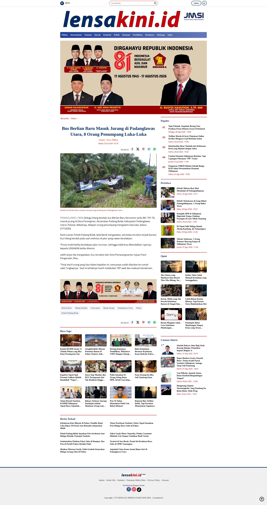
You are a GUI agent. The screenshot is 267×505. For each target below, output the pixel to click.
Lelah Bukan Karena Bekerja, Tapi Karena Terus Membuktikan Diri (196, 301)
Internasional (76, 35)
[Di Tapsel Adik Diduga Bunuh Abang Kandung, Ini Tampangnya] (168, 230)
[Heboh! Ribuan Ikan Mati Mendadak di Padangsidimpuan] (168, 192)
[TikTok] (139, 489)
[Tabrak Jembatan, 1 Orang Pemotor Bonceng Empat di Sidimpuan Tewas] (168, 243)
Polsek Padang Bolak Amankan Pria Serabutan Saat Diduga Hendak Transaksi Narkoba (82, 435)
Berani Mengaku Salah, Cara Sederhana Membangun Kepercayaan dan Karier (171, 325)
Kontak (165, 480)
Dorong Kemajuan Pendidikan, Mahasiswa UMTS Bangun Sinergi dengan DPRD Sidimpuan (120, 351)
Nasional (88, 35)
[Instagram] (134, 489)
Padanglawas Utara (125, 308)
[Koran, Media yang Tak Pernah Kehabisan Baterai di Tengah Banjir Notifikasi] (171, 290)
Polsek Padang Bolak (70, 313)
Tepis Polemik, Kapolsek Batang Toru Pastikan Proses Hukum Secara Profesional (186, 127)
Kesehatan (149, 35)
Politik (117, 35)
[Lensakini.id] (133, 19)
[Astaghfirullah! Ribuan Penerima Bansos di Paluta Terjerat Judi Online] (96, 340)
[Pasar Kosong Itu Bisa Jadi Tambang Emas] (145, 366)
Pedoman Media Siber (136, 480)
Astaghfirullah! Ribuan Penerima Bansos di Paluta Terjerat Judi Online (95, 351)
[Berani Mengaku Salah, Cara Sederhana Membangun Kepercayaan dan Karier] (171, 314)
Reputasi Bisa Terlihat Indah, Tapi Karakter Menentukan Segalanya (145, 403)
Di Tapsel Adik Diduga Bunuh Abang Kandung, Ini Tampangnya (191, 227)
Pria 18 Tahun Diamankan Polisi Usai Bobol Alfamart (119, 403)
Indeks (196, 3)
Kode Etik (111, 480)
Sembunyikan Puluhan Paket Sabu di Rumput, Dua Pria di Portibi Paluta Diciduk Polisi (82, 442)
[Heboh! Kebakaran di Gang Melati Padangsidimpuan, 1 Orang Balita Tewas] (168, 205)
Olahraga (161, 35)
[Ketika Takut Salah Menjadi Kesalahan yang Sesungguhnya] (196, 267)
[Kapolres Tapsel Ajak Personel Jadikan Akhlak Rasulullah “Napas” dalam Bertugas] (71, 366)
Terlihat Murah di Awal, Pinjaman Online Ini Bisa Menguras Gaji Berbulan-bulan (186, 137)
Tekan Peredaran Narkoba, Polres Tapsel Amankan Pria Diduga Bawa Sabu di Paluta (131, 424)
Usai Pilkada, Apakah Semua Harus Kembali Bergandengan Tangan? (189, 375)
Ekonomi (126, 35)
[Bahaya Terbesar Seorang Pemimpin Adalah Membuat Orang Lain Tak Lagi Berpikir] (96, 392)
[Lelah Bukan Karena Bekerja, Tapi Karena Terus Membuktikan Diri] (196, 290)
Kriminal (107, 35)
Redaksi (121, 480)
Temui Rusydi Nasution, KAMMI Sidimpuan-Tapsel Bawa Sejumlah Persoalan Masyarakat (70, 403)
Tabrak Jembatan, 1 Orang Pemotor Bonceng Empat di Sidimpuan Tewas (188, 241)
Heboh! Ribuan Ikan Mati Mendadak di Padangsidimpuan (190, 189)
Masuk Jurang (108, 308)
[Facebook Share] (132, 149)
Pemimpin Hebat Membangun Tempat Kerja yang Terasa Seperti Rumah (194, 325)
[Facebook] (129, 489)
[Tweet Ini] (138, 149)
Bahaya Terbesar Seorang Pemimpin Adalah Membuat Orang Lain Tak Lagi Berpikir (96, 403)
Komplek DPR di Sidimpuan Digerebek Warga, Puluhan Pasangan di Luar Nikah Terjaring (191, 216)
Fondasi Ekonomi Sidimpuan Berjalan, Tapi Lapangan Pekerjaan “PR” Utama (187, 157)
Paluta (138, 308)
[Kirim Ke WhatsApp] (154, 149)
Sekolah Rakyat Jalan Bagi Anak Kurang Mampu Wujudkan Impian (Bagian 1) (191, 347)
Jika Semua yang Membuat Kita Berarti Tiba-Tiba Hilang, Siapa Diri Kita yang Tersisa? (171, 278)
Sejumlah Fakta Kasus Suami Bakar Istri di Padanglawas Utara (128, 450)
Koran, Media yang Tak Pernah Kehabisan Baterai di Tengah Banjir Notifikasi (171, 301)
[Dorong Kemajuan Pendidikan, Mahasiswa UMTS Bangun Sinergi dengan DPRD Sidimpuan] (121, 340)
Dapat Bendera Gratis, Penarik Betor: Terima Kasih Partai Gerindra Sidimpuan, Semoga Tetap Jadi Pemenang (190, 362)
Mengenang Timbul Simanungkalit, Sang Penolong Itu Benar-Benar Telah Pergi (191, 388)
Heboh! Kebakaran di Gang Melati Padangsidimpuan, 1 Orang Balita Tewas (191, 203)
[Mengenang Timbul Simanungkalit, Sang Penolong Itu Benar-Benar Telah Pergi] (166, 390)
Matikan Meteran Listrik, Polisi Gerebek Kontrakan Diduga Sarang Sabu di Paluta (82, 450)
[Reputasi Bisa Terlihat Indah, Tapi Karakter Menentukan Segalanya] (145, 392)
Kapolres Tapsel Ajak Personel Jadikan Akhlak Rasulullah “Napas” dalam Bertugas (70, 377)
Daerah (97, 35)
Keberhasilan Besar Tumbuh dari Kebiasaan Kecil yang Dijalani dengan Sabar (187, 147)
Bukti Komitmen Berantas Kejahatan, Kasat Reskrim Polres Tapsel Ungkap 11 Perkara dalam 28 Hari (144, 351)
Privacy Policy (154, 480)
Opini (170, 35)
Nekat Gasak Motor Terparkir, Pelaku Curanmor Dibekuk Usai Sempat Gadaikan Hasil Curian (131, 435)
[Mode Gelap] (204, 3)
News (109, 140)
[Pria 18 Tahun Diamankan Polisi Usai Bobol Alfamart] (121, 392)
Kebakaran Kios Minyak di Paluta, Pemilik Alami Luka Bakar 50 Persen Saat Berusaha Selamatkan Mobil (81, 425)
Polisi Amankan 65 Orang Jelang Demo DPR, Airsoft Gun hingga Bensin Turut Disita (120, 377)
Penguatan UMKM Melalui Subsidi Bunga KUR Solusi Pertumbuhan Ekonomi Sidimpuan (186, 168)
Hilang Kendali (81, 308)
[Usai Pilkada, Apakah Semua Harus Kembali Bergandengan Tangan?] (166, 377)
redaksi (102, 140)
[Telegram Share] (149, 149)
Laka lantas (95, 308)
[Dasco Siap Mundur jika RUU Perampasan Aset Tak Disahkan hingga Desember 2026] (96, 366)
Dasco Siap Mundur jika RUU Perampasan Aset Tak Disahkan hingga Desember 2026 (95, 377)
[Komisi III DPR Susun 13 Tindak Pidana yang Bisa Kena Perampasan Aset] (71, 340)
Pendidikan (138, 35)
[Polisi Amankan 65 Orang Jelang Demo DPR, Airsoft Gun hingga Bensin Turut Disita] (121, 366)
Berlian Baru (67, 308)
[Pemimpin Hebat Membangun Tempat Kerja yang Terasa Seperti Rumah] (196, 314)
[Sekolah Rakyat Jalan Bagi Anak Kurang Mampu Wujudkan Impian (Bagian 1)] (168, 349)
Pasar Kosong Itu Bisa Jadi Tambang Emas (144, 376)
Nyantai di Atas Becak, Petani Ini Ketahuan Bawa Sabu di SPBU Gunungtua (131, 442)
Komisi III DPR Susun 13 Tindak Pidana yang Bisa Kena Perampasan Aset (71, 351)
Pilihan (65, 35)
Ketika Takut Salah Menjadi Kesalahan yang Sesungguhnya (195, 277)
